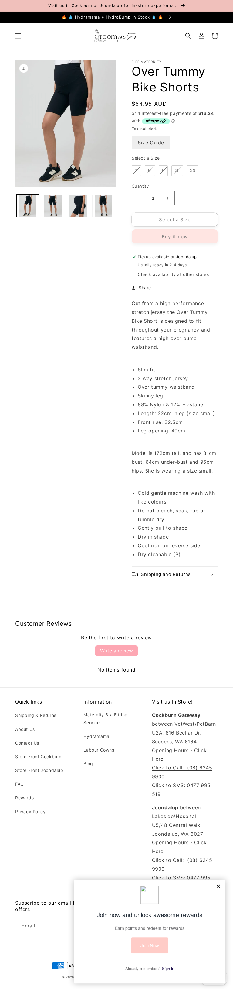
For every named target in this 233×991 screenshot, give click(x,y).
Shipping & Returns (35, 715)
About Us (25, 729)
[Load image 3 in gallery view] (78, 206)
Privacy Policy (30, 811)
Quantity (140, 186)
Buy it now (175, 236)
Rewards (24, 797)
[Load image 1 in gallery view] (28, 206)
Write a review (116, 651)
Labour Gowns (98, 749)
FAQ (19, 783)
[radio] (136, 170)
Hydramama (96, 736)
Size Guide (151, 142)
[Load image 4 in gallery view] (103, 206)
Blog (88, 763)
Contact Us (27, 742)
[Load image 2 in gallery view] (53, 206)
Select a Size (146, 157)
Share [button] (145, 287)
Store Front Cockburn (38, 756)
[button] (18, 36)
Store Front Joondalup (39, 770)
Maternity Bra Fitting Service (105, 718)
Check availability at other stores (173, 274)
